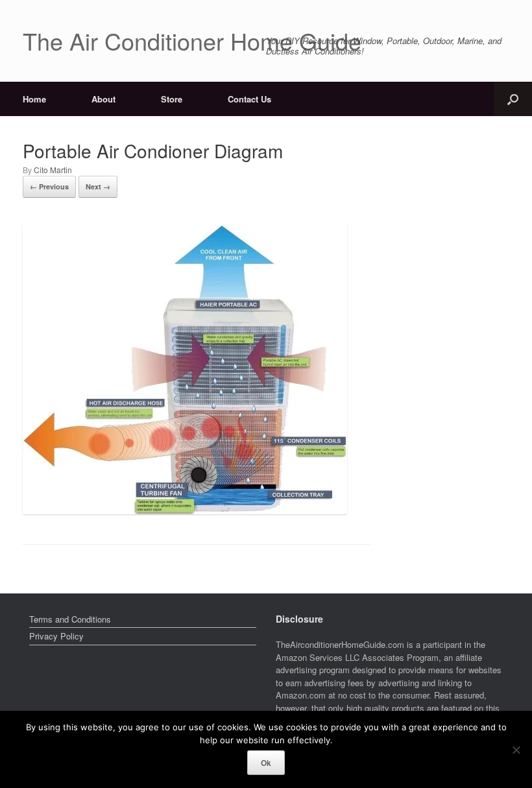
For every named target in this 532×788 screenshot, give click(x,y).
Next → (98, 186)
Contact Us (249, 99)
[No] (515, 749)
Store (171, 99)
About (103, 99)
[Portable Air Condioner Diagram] (185, 510)
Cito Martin (53, 169)
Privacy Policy (56, 636)
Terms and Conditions (70, 619)
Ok (266, 763)
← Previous (49, 186)
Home (34, 99)
